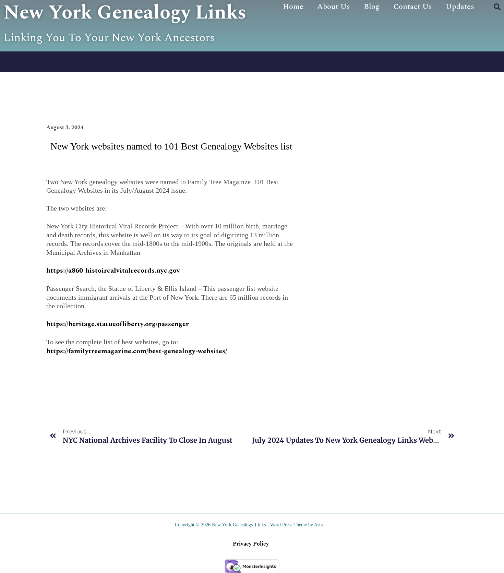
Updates (460, 6)
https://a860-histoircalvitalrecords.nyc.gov (113, 270)
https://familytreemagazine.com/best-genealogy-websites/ (136, 351)
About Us (333, 6)
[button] (497, 7)
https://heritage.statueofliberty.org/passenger (117, 324)
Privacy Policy (251, 544)
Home (293, 6)
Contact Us (412, 6)
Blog (372, 6)
